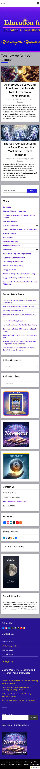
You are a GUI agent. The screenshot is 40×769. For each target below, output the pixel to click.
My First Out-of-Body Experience (14, 321)
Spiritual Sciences (9, 233)
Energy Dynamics (9, 270)
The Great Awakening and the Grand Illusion (18, 306)
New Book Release (10, 221)
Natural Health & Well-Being (13, 266)
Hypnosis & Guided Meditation (14, 258)
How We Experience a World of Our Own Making (20, 325)
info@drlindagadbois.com (11, 646)
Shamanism (7, 249)
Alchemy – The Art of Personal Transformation (20, 229)
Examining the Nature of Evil (13, 310)
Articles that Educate (10, 225)
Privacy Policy (7, 662)
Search (33, 718)
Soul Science (7, 237)
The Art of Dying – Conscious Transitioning (19, 274)
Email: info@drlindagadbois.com (15, 501)
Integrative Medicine (10, 241)
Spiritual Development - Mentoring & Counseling (18, 700)
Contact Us (7, 207)
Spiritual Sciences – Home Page (14, 211)
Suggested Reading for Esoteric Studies (17, 278)
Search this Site (7, 714)
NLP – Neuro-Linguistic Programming (17, 253)
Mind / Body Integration (11, 245)
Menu (4, 3)
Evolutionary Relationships (13, 262)
